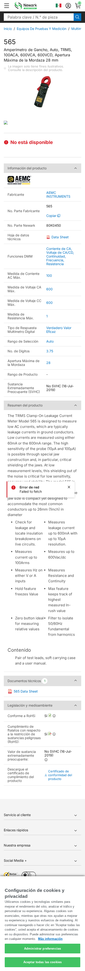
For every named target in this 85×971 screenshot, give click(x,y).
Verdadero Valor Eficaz (58, 330)
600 (49, 289)
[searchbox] (39, 17)
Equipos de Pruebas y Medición (41, 29)
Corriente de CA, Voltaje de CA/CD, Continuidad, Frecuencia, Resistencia (60, 256)
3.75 (49, 351)
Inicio (8, 29)
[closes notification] (69, 487)
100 (49, 275)
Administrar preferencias (42, 948)
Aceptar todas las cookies (42, 962)
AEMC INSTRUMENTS (58, 194)
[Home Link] (32, 5)
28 (48, 363)
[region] (42, 923)
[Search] (77, 17)
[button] (6, 5)
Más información (50, 939)
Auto (50, 341)
